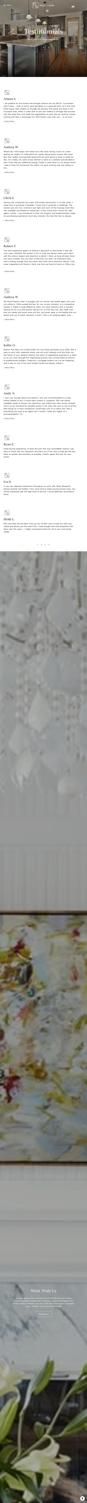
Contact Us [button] (44, 1314)
